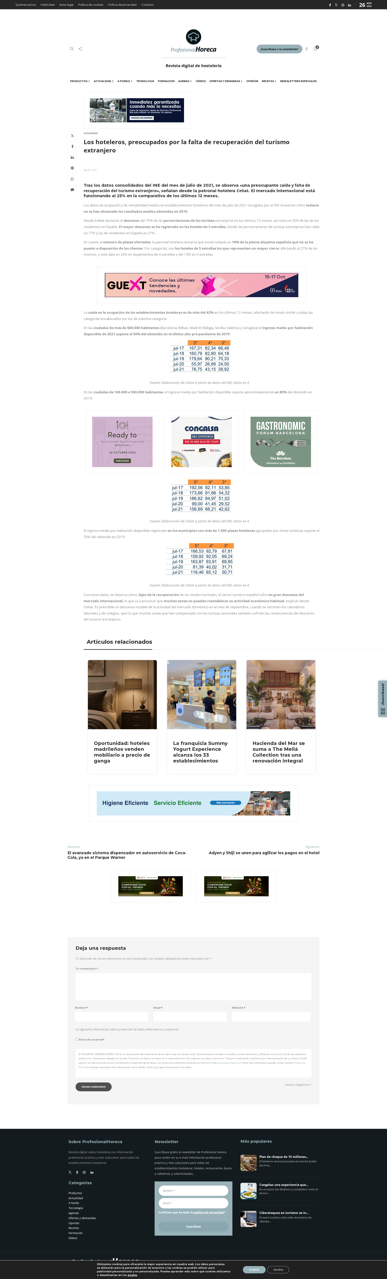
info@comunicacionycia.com (226, 1062)
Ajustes (278, 1270)
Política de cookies (90, 4)
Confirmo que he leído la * (192, 1212)
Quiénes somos (26, 4)
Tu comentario (87, 968)
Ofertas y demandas (224, 81)
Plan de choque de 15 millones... (283, 1157)
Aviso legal (66, 4)
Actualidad (102, 81)
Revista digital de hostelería (194, 65)
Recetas (268, 81)
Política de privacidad (122, 4)
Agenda (183, 81)
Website (238, 1007)
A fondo (124, 81)
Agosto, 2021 (90, 169)
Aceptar (254, 1270)
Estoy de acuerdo (91, 1039)
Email (158, 1007)
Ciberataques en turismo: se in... (284, 1213)
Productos (78, 81)
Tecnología (145, 81)
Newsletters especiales (298, 81)
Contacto (147, 4)
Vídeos (201, 81)
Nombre (81, 1007)
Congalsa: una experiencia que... (283, 1185)
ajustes (132, 1275)
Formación (166, 81)
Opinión (252, 81)
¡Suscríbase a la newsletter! (279, 49)
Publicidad (48, 4)
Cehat (99, 220)
